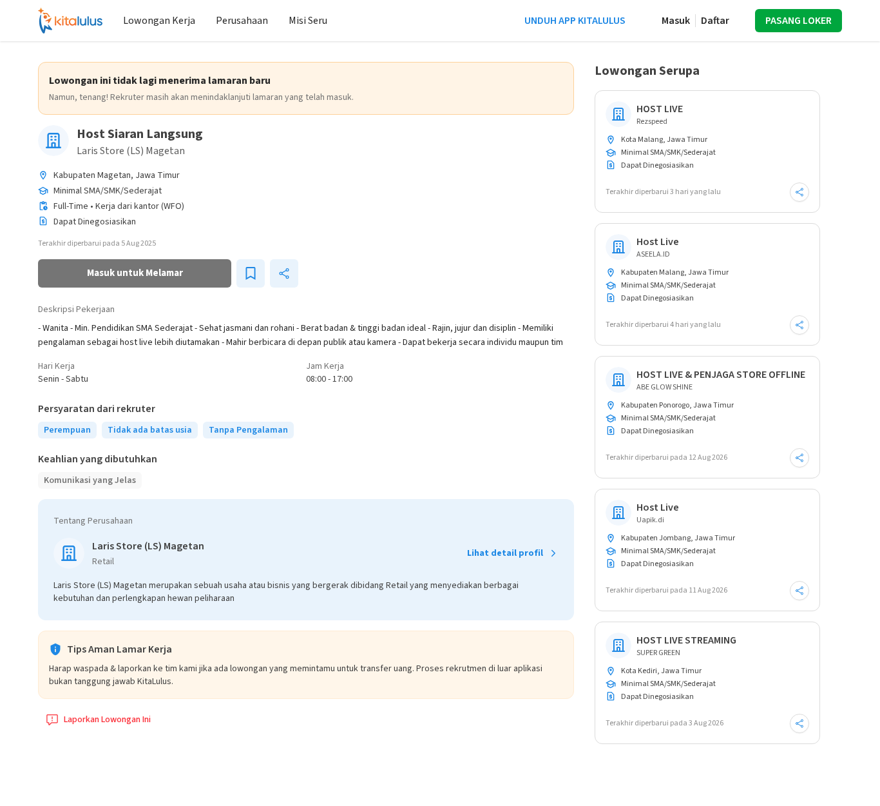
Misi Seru (308, 21)
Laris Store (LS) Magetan (131, 151)
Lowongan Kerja (159, 21)
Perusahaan (242, 21)
